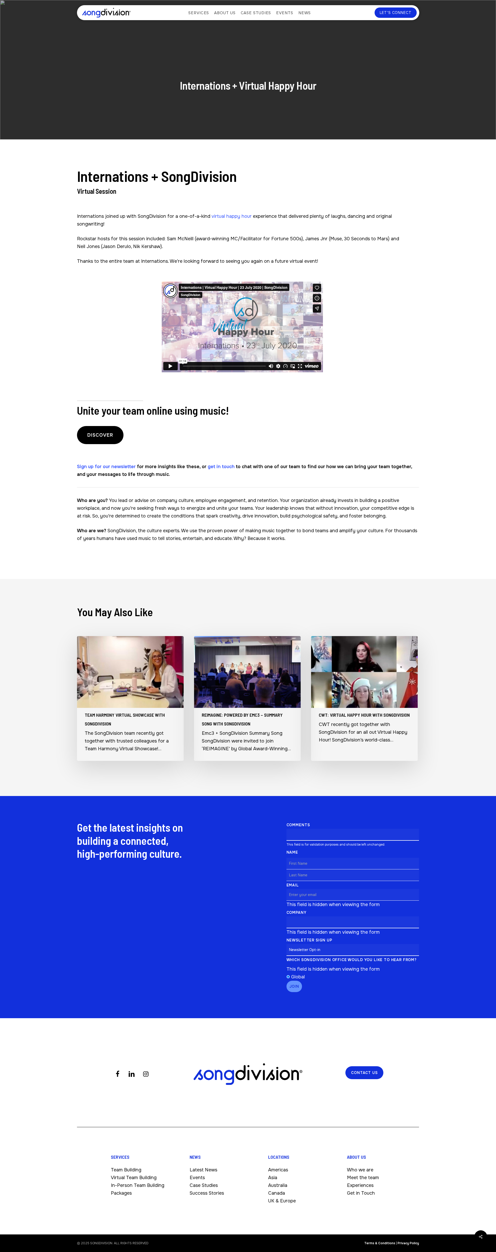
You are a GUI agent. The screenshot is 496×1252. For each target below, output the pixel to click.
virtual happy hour (232, 216)
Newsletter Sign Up (309, 940)
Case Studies (204, 1185)
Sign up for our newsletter (106, 466)
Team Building (126, 1170)
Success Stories (207, 1193)
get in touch (221, 466)
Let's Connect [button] (396, 12)
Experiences (360, 1185)
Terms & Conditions (379, 1243)
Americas (278, 1170)
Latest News (203, 1170)
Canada (276, 1193)
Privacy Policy (408, 1243)
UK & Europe (282, 1201)
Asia (272, 1177)
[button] (100, 435)
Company (296, 912)
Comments (298, 825)
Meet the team (363, 1177)
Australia (277, 1185)
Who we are (360, 1170)
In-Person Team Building (137, 1185)
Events (197, 1177)
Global (298, 977)
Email (292, 885)
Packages (121, 1193)
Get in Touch (361, 1193)
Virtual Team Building (134, 1177)
